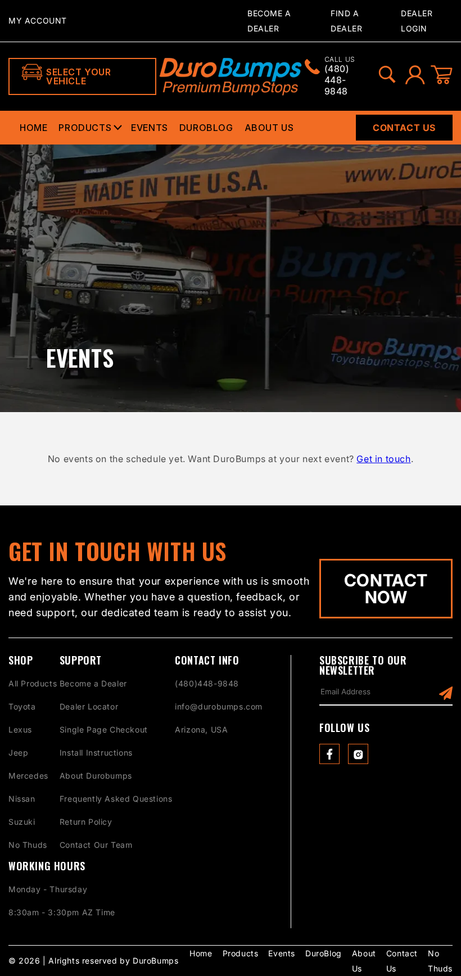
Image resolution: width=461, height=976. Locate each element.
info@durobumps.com (219, 706)
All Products (32, 683)
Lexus (20, 729)
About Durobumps (96, 775)
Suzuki (21, 821)
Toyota (22, 706)
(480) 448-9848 (339, 76)
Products (84, 127)
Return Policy (86, 821)
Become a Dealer (93, 683)
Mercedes (28, 775)
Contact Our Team (96, 845)
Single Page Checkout (104, 729)
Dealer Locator (89, 706)
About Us (269, 127)
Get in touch (383, 458)
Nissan (21, 798)
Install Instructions (96, 752)
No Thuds (27, 845)
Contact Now (386, 588)
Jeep (18, 752)
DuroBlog (206, 127)
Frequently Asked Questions (116, 798)
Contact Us (404, 127)
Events (149, 127)
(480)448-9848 (207, 683)
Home (33, 127)
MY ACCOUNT (37, 20)
